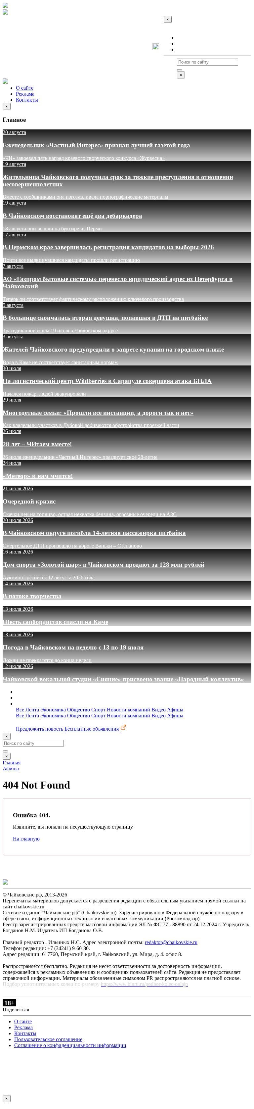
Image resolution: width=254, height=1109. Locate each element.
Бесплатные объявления (92, 729)
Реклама (186, 43)
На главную (26, 839)
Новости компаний (128, 709)
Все (20, 709)
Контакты (188, 49)
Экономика (53, 709)
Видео (158, 709)
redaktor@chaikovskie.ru (171, 942)
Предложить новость (39, 729)
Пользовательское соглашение (48, 1039)
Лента (32, 709)
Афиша (175, 709)
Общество (78, 709)
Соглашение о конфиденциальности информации (70, 1045)
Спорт (98, 709)
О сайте (185, 37)
